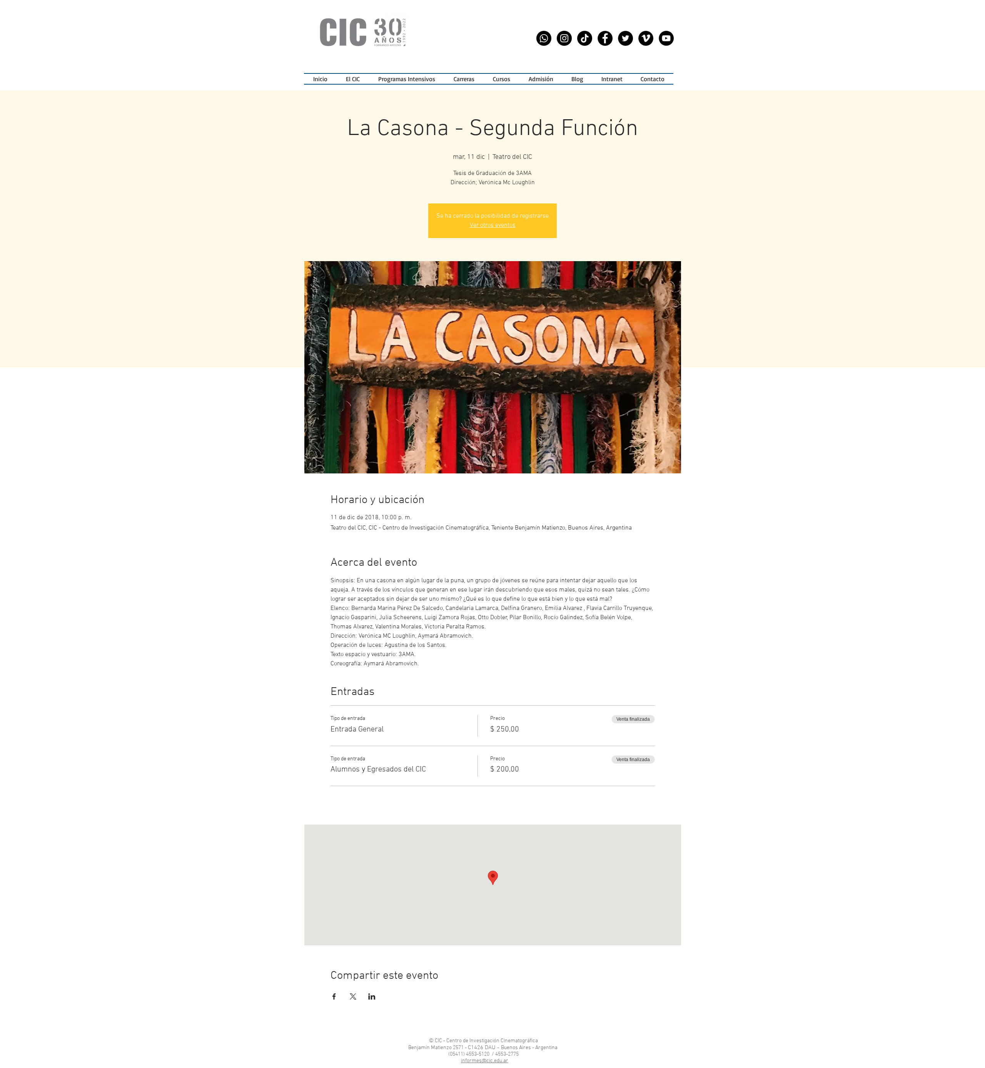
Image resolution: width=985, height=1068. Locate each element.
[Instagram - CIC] (564, 38)
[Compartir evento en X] (353, 996)
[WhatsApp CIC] (543, 38)
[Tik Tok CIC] (584, 38)
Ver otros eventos (493, 225)
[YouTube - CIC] (666, 38)
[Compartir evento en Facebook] (334, 996)
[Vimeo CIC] (645, 38)
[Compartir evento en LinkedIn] (372, 996)
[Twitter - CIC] (625, 38)
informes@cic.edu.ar (484, 1061)
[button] (406, 79)
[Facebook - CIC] (605, 38)
